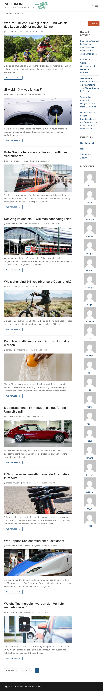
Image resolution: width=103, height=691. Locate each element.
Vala (8, 287)
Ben (7, 161)
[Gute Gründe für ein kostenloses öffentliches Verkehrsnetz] (38, 178)
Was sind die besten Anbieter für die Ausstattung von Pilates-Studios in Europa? (89, 85)
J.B (7, 94)
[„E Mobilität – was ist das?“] (38, 111)
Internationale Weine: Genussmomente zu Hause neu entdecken (89, 66)
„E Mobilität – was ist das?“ (23, 89)
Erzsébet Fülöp (12, 483)
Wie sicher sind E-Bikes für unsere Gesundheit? (37, 281)
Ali (7, 416)
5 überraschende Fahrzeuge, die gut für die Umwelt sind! (35, 409)
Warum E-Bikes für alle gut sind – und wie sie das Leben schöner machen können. (36, 24)
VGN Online (14, 4)
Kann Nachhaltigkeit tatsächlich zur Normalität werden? (37, 343)
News (46, 612)
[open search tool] (92, 6)
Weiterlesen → (13, 78)
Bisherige (11, 670)
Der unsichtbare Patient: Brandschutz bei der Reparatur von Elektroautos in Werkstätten (88, 120)
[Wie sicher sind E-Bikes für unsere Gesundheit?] (38, 303)
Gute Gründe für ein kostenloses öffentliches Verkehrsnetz (36, 154)
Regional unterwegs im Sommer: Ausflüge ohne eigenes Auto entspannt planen (89, 47)
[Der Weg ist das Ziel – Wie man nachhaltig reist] (38, 241)
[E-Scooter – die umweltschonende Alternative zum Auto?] (38, 500)
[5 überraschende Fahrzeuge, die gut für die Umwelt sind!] (38, 433)
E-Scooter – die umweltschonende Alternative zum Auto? (36, 476)
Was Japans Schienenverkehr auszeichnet (34, 541)
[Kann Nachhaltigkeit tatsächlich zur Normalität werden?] (38, 367)
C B (7, 32)
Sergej (9, 350)
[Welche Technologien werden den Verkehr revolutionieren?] (38, 629)
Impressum (36, 686)
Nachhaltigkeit (38, 32)
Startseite (9, 13)
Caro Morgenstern (14, 224)
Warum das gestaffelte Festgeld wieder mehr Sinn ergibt (88, 102)
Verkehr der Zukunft (41, 161)
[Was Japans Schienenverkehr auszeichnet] (38, 563)
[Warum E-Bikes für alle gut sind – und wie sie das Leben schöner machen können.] (38, 48)
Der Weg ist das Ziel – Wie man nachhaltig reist (37, 219)
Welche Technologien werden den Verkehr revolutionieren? (34, 605)
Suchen (93, 24)
